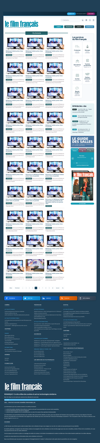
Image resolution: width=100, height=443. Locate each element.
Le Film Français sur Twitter (69, 371)
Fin (63, 288)
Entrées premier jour (9, 342)
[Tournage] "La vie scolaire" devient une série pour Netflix (76, 311)
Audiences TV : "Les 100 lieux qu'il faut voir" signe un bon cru (47, 342)
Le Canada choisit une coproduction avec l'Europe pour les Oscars (18, 321)
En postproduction (82, 156)
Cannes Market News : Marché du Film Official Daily (74, 381)
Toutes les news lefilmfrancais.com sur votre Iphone (75, 374)
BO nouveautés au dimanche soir (12, 339)
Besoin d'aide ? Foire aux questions (42, 374)
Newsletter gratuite (38, 367)
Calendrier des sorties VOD (69, 344)
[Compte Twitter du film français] (89, 20)
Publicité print (66, 365)
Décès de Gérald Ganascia (40, 318)
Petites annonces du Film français (42, 372)
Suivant (57, 288)
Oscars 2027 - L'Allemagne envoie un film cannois (16, 325)
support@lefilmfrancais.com (11, 418)
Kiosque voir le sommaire (39, 365)
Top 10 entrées (8, 340)
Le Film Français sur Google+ (69, 372)
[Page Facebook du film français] (86, 20)
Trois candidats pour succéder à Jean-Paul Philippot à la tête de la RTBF (48, 329)
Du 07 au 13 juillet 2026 (39, 354)
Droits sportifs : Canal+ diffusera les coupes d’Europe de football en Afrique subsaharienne (47, 324)
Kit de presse (66, 362)
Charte (64, 367)
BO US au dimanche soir (10, 349)
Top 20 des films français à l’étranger (13, 351)
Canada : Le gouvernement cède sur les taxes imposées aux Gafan (76, 326)
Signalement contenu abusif (69, 360)
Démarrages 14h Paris (9, 335)
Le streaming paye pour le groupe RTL (71, 322)
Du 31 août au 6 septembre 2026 (12, 368)
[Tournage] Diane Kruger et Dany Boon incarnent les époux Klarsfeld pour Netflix (76, 314)
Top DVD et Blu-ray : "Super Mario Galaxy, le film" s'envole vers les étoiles (82, 111)
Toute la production (82, 165)
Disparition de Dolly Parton (11, 323)
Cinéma (59, 26)
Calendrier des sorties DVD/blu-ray (71, 343)
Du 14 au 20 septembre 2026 (11, 372)
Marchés (7, 360)
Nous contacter (67, 353)
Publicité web (66, 364)
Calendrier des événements (40, 370)
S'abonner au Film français (40, 363)
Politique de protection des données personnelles (74, 357)
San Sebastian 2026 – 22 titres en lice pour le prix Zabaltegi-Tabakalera (81, 131)
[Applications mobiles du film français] (93, 20)
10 (52, 288)
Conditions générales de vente (70, 358)
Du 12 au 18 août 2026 (39, 351)
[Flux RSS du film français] (82, 20)
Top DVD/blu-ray (67, 334)
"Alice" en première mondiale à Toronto (43, 327)
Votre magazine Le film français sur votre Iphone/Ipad (75, 376)
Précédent (17, 288)
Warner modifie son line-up (11, 313)
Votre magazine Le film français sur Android (73, 378)
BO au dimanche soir (9, 337)
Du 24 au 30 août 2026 (10, 367)
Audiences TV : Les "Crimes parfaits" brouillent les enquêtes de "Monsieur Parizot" (81, 123)
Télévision (69, 26)
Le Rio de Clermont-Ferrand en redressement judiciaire (17, 315)
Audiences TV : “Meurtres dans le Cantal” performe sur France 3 (48, 344)
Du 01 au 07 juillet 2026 (39, 356)
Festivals (7, 358)
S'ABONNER (91, 13)
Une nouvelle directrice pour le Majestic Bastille (82, 116)
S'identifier (71, 13)
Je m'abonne (82, 203)
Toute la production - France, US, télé (42, 368)
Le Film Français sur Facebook (70, 369)
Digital (79, 26)
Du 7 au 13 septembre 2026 (11, 370)
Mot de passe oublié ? (81, 13)
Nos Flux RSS (66, 379)
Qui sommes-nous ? (68, 351)
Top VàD (65, 336)
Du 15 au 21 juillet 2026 (39, 353)
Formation (89, 26)
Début (11, 288)
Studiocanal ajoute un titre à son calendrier (14, 311)
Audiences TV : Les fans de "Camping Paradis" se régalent (47, 340)
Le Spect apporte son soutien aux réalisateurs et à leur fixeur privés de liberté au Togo (47, 315)
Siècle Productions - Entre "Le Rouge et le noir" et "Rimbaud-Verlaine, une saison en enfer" (48, 312)
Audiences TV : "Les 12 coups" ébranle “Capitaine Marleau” (47, 345)
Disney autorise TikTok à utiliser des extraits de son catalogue (77, 323)
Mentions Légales (67, 355)
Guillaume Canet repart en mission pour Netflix (73, 316)
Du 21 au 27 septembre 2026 (11, 374)
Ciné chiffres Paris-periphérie (11, 344)
